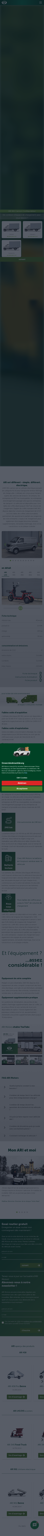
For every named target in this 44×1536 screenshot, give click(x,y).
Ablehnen (22, 783)
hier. (26, 773)
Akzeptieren (22, 788)
